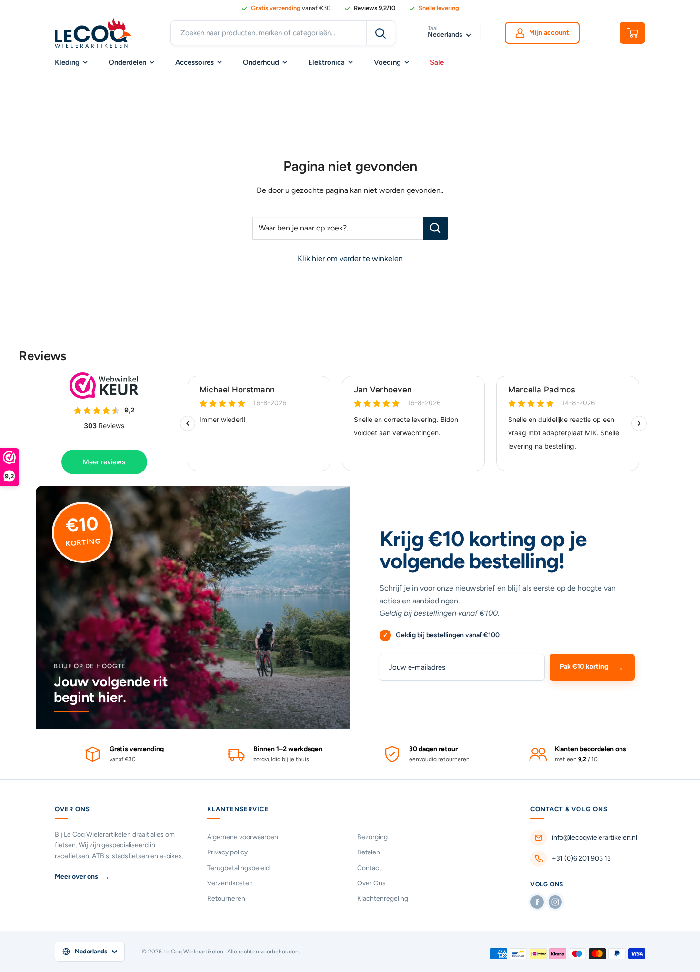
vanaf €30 (290, 7)
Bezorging (372, 837)
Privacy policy (227, 852)
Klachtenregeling (382, 898)
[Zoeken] (380, 33)
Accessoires (194, 62)
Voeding (387, 62)
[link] (369, 8)
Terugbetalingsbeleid (238, 868)
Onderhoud (261, 62)
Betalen (368, 852)
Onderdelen (127, 62)
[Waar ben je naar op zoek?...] (435, 228)
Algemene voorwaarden (242, 837)
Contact (369, 868)
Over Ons (371, 883)
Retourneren (226, 898)
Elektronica (326, 62)
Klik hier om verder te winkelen (350, 258)
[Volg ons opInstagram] (555, 902)
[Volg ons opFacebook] (537, 902)
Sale (437, 62)
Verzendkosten (230, 883)
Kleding (67, 62)
